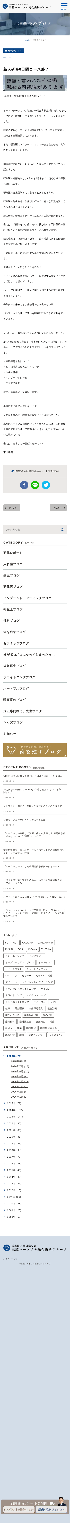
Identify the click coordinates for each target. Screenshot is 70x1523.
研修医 (8, 1028)
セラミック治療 (44, 975)
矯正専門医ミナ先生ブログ (22, 711)
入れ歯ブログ (13, 564)
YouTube (46, 949)
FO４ (20, 949)
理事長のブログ (15, 51)
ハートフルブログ (16, 688)
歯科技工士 (25, 1021)
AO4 (15, 942)
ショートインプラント (38, 969)
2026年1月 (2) (19, 1096)
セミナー (26, 975)
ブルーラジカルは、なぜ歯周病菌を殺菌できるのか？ (31, 866)
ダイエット (11, 982)
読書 (21, 1034)
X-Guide (32, 949)
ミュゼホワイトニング (17, 1002)
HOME (27, 40)
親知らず (10, 1034)
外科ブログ (11, 620)
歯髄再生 (40, 1021)
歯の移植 (47, 1015)
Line (35, 485)
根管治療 (52, 1008)
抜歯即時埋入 (36, 1008)
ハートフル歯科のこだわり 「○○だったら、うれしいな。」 (34, 896)
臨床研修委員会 (48, 1028)
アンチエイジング (14, 955)
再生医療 (19, 1008)
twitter (46, 485)
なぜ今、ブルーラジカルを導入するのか (24, 819)
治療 (52, 1021)
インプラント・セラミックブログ (27, 598)
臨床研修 (31, 1028)
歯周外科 (10, 1021)
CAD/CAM (27, 942)
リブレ (53, 1002)
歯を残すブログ (14, 632)
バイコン (45, 988)
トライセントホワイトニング (37, 982)
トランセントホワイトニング (20, 988)
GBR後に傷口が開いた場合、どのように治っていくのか (33, 776)
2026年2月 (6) (19, 1091)
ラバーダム (40, 1002)
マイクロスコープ (36, 995)
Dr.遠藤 (9, 949)
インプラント (36, 955)
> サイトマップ (10, 1259)
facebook (24, 485)
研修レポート (13, 553)
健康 (7, 1008)
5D (6, 942)
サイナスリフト (13, 969)
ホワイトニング (13, 995)
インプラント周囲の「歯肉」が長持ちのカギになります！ (33, 806)
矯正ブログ (11, 575)
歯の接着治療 (31, 1015)
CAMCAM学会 (45, 942)
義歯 (19, 1028)
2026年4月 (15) (20, 1081)
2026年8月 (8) (19, 1061)
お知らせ (9, 733)
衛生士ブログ (13, 609)
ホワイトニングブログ (19, 677)
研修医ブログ (13, 586)
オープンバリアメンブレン (19, 962)
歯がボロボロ (12, 1015)
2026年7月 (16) (20, 1066)
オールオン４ (45, 962)
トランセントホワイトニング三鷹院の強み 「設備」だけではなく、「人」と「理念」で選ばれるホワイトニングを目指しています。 (34, 913)
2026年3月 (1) (19, 1086)
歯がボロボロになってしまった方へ (29, 654)
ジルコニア (11, 975)
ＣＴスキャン (56, 1034)
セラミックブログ (16, 643)
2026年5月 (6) (19, 1076)
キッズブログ (13, 722)
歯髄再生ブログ (14, 666)
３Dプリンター (37, 1034)
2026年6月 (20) (20, 1071)
